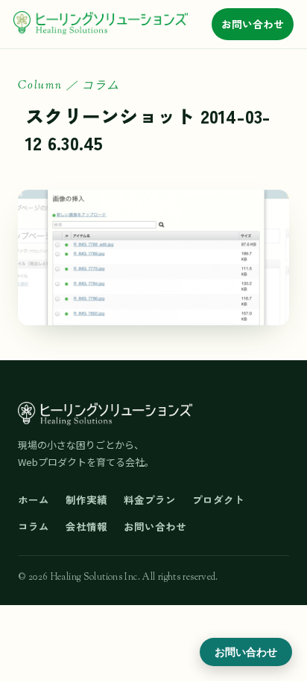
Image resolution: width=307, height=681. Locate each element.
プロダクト (218, 499)
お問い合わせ (252, 23)
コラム (33, 526)
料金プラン (150, 499)
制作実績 (86, 499)
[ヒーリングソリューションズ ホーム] (100, 23)
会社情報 (86, 526)
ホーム (33, 499)
